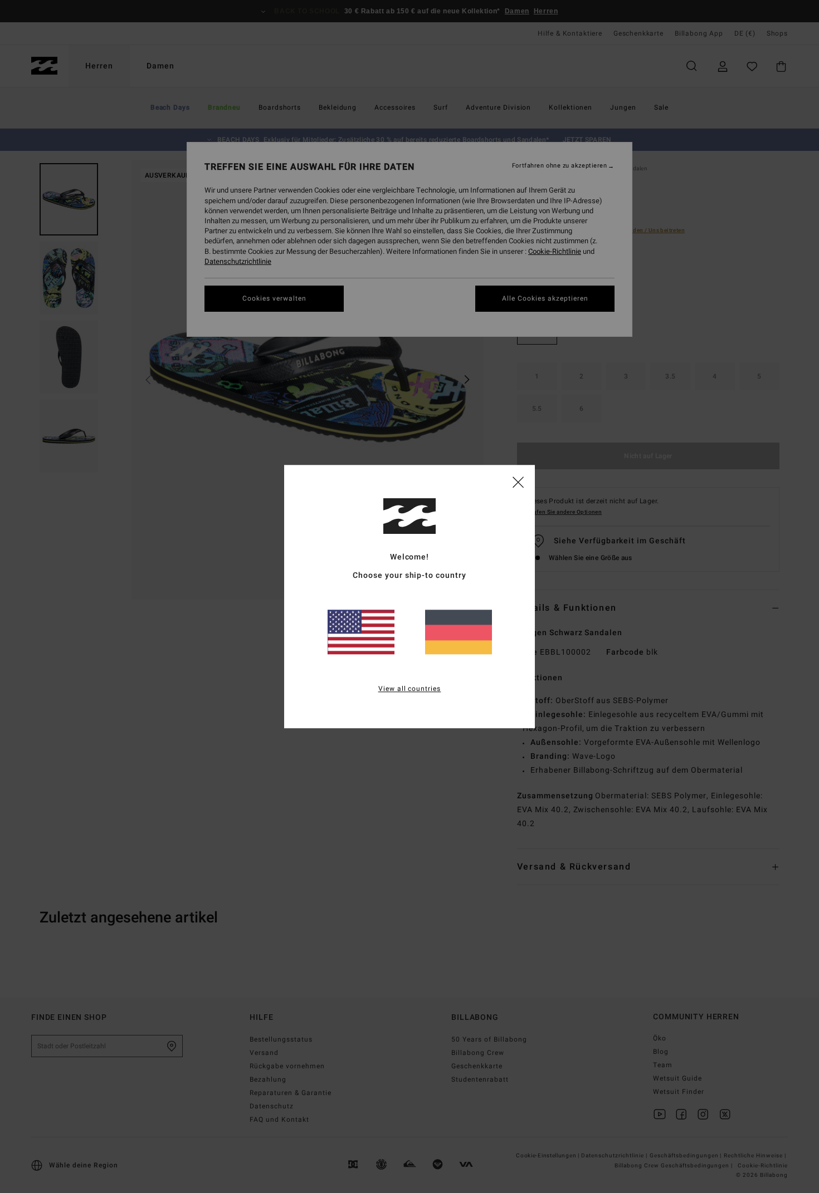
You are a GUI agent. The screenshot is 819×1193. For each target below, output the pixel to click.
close (518, 481)
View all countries (409, 689)
